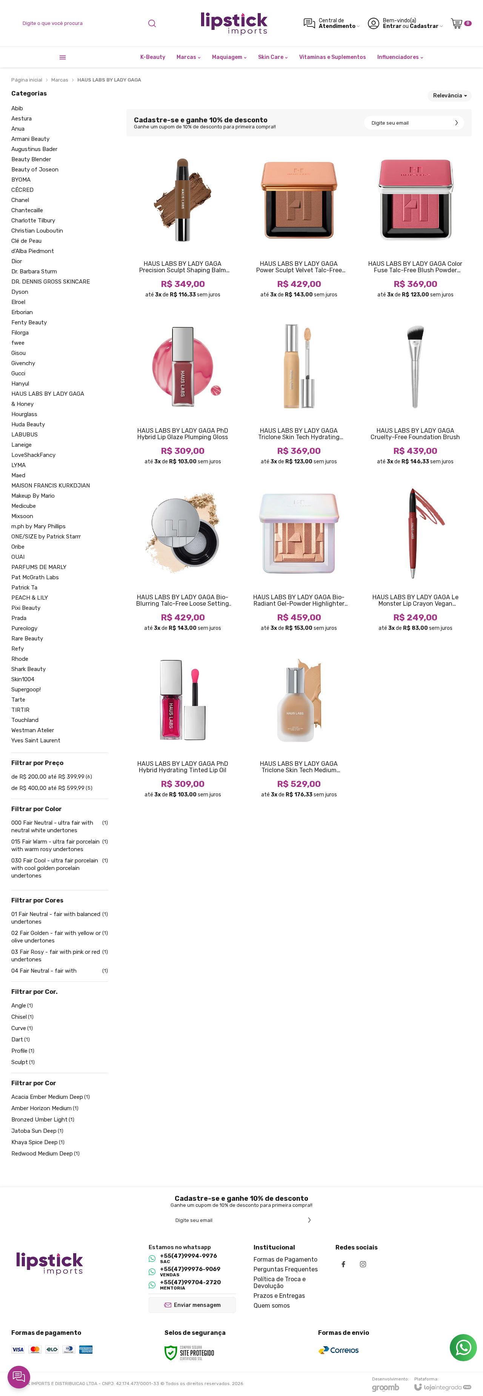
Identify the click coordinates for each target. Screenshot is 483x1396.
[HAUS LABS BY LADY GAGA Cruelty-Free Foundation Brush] (415, 392)
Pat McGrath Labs (35, 577)
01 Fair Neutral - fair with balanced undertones (59, 918)
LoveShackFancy (33, 455)
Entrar (392, 26)
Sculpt (23, 1062)
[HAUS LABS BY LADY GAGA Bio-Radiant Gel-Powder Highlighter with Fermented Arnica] (299, 559)
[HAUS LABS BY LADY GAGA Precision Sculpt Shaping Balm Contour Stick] (182, 225)
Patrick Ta (24, 588)
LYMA (18, 465)
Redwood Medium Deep (45, 1153)
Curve (22, 1028)
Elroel (18, 302)
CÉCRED (22, 190)
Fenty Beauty (29, 322)
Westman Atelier (32, 730)
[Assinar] (456, 123)
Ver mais (183, 262)
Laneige (21, 445)
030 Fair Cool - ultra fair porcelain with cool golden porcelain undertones (59, 868)
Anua (18, 129)
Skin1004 (22, 679)
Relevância (447, 96)
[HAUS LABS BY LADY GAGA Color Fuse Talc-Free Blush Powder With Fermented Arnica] (415, 225)
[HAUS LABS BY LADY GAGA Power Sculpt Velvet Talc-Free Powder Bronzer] (299, 225)
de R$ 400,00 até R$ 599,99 (51, 788)
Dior (16, 261)
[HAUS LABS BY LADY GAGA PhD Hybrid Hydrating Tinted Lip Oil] (182, 725)
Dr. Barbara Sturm (34, 271)
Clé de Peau (26, 241)
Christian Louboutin (37, 231)
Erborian (22, 312)
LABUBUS (24, 435)
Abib (17, 108)
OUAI (18, 557)
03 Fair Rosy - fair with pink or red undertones (59, 956)
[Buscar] (152, 23)
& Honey (22, 404)
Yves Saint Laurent (35, 740)
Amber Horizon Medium (44, 1108)
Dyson (19, 292)
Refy (17, 649)
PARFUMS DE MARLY (38, 567)
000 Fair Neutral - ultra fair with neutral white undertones (59, 826)
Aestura (21, 119)
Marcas (59, 80)
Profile (22, 1050)
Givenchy (23, 363)
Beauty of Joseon (34, 170)
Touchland (24, 720)
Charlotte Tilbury (33, 220)
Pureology (24, 628)
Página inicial (26, 80)
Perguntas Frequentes (286, 1269)
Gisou (18, 353)
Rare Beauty (27, 639)
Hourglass (24, 414)
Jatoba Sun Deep (37, 1131)
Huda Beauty (28, 424)
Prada (18, 618)
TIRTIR (20, 710)
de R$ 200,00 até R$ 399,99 (51, 776)
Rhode (19, 659)
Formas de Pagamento (285, 1259)
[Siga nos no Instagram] (363, 1264)
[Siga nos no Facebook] (343, 1264)
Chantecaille (27, 210)
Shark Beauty (28, 669)
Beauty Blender (31, 159)
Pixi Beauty (25, 608)
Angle (22, 1005)
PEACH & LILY (29, 598)
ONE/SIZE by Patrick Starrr (46, 537)
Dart (20, 1039)
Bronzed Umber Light (42, 1119)
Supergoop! (26, 689)
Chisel (22, 1016)
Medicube (23, 506)
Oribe (18, 547)
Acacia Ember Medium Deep (50, 1097)
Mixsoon (22, 516)
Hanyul (20, 384)
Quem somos (272, 1305)
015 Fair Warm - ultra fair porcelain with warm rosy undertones (59, 845)
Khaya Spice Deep (38, 1142)
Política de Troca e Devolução (280, 1283)
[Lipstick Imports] (233, 23)
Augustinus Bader (34, 149)
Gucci (18, 373)
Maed (18, 475)
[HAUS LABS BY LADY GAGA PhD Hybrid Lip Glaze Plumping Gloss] (182, 392)
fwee (18, 343)
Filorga (20, 333)
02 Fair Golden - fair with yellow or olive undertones (59, 937)
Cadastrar (424, 26)
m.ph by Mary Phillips (38, 526)
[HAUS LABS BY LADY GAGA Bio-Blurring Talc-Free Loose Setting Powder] (182, 559)
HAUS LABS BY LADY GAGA (47, 394)
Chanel (20, 200)
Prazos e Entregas (279, 1295)
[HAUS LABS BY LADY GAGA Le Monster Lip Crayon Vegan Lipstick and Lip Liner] (415, 559)
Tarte (18, 700)
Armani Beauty (30, 139)
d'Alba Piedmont (32, 251)
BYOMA (21, 180)
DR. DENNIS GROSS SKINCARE (50, 282)
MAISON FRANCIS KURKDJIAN (50, 486)
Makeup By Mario (33, 496)
